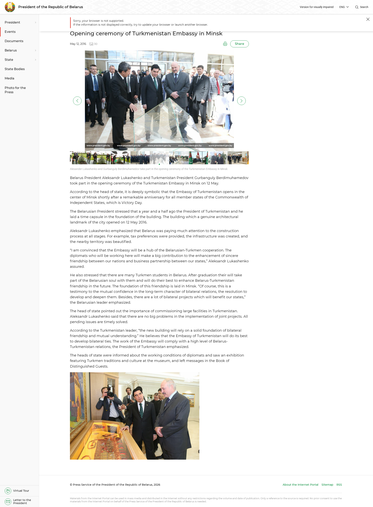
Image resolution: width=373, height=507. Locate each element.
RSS (339, 484)
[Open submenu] (35, 22)
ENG (342, 7)
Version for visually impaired (317, 7)
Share (239, 44)
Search (364, 7)
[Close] (368, 19)
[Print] (225, 43)
